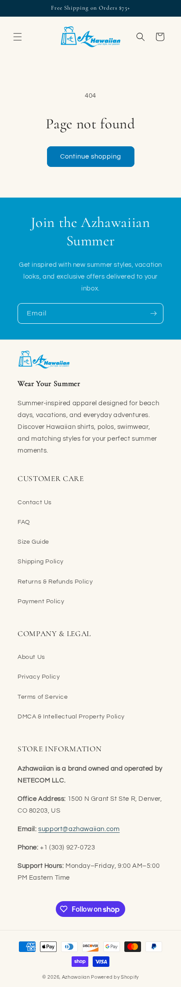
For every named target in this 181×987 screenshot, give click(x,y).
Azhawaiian (76, 977)
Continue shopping (90, 156)
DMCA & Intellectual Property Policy (71, 717)
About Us (31, 657)
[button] (17, 36)
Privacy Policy (39, 677)
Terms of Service (43, 697)
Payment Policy (41, 601)
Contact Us (35, 502)
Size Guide (33, 542)
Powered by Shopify (115, 977)
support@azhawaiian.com (78, 829)
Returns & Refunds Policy (55, 582)
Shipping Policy (41, 562)
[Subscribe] (153, 313)
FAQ (24, 522)
